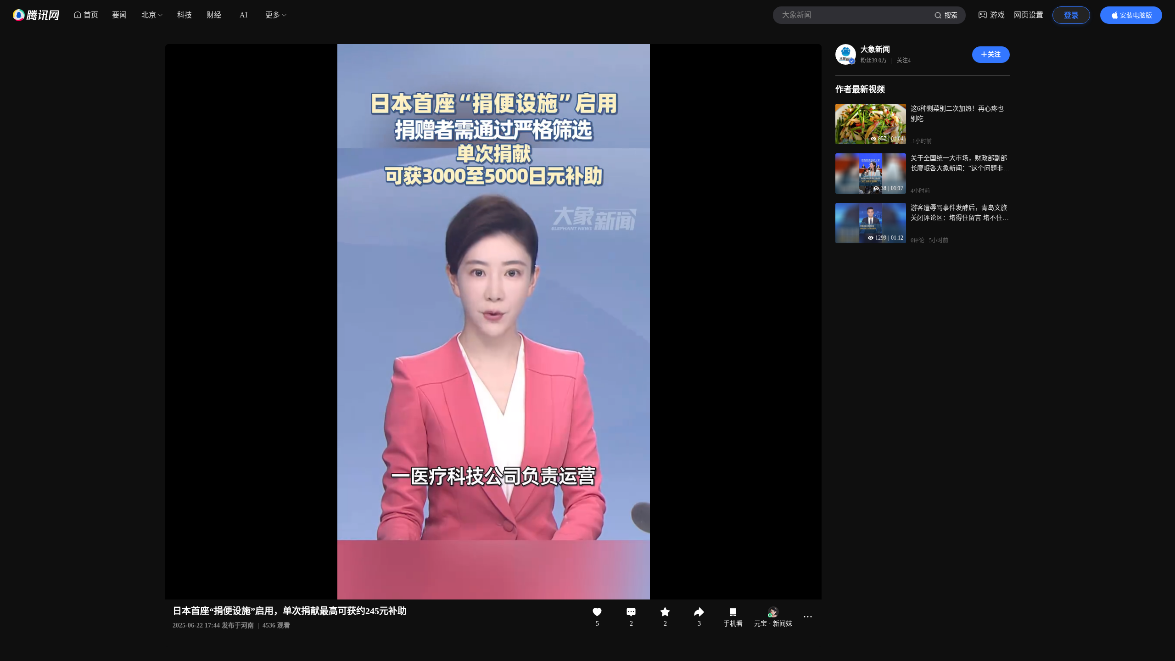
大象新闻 (875, 49)
